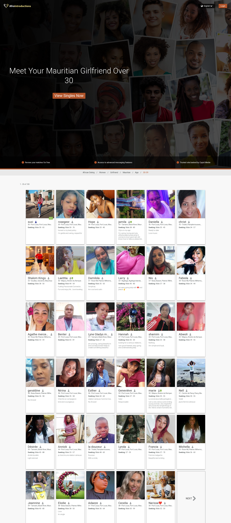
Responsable (123, 402)
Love (60, 511)
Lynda (122, 446)
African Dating (89, 172)
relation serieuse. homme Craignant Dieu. (100, 399)
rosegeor (64, 222)
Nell (181, 390)
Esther (92, 390)
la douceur (95, 446)
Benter (62, 334)
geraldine (34, 390)
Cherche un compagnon (67, 399)
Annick (62, 446)
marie (152, 390)
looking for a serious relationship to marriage (130, 343)
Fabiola (183, 278)
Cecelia (123, 503)
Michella (184, 446)
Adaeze (93, 503)
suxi (30, 222)
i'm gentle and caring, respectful (70, 233)
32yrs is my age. (124, 230)
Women (102, 172)
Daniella (154, 222)
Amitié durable (33, 455)
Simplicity (92, 287)
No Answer (32, 400)
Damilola (94, 278)
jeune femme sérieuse (187, 402)
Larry (121, 278)
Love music (153, 233)
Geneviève (125, 390)
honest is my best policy (67, 230)
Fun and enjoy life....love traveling (70, 289)
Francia (153, 446)
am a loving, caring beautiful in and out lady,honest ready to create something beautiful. (99, 346)
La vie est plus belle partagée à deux (161, 399)
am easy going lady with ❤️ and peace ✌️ (130, 288)
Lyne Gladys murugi (98, 334)
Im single (61, 514)
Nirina (62, 390)
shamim (154, 334)
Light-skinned (33, 458)
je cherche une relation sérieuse (70, 455)
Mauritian (126, 172)
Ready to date (154, 230)
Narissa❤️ (155, 503)
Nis (151, 278)
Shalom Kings (37, 278)
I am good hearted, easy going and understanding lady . (129, 347)
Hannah (123, 334)
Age (136, 172)
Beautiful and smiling (156, 458)
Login (223, 6)
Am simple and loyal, (156, 346)
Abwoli (183, 334)
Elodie (62, 503)
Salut (120, 399)
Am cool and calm (95, 289)
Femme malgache (155, 455)
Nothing (152, 343)
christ (182, 222)
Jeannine (34, 503)
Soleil (181, 399)
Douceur (91, 455)
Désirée (33, 446)
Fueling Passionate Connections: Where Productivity (70, 287)
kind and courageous (66, 402)
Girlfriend (114, 172)
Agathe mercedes (38, 334)
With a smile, (93, 458)
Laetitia (63, 278)
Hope (91, 222)
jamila (122, 222)
